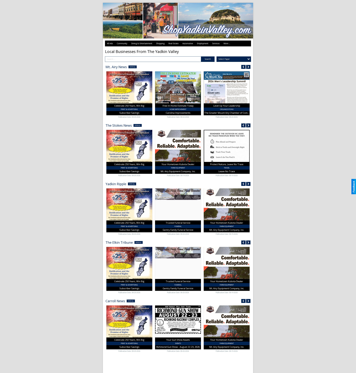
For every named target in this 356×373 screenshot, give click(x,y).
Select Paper (224, 59)
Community (122, 43)
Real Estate (173, 43)
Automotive (187, 43)
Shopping (160, 43)
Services (216, 43)
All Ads (110, 43)
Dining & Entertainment (141, 43)
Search (208, 59)
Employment (202, 43)
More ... (226, 43)
